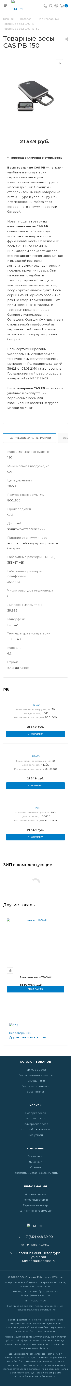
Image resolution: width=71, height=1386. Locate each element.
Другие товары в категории (27, 1037)
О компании (36, 1156)
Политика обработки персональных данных (35, 1305)
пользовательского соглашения (24, 1368)
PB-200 (35, 807)
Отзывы (35, 1167)
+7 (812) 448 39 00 (37, 1236)
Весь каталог (35, 1091)
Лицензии (35, 1161)
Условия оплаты (35, 1194)
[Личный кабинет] (56, 6)
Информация (35, 1186)
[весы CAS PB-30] (35, 96)
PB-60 (36, 756)
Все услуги (35, 1134)
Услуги (36, 1105)
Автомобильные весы (35, 1129)
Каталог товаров (35, 1061)
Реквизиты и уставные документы (35, 1172)
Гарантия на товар (35, 1205)
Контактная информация (35, 1210)
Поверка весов (35, 1112)
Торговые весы (35, 1069)
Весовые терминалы (35, 1086)
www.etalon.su (41, 1336)
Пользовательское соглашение (36, 1309)
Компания (35, 1148)
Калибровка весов (35, 1123)
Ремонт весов (35, 1118)
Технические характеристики (29, 437)
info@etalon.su (38, 1244)
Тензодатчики (35, 1080)
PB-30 (36, 704)
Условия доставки (35, 1199)
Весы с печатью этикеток (36, 1075)
